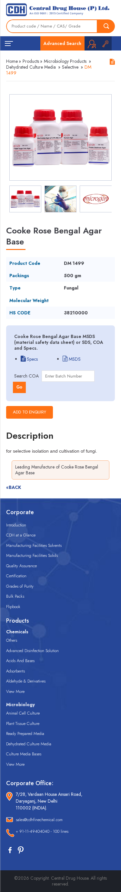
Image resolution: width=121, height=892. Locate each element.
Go (19, 387)
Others (11, 640)
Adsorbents (15, 671)
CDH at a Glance (20, 535)
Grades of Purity (20, 586)
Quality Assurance (21, 566)
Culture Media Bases (23, 754)
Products (31, 61)
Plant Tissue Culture (22, 723)
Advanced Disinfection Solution (32, 651)
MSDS (74, 359)
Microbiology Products (65, 61)
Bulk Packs (15, 596)
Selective (70, 67)
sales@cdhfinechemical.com (39, 820)
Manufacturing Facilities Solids (32, 555)
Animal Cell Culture (23, 713)
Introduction (16, 525)
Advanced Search (62, 43)
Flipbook (13, 607)
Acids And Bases (20, 661)
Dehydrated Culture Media (31, 67)
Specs (31, 359)
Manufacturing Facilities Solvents (34, 545)
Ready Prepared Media (25, 733)
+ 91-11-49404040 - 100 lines (42, 831)
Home (12, 61)
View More (15, 691)
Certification (16, 576)
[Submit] (106, 26)
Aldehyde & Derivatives (25, 681)
